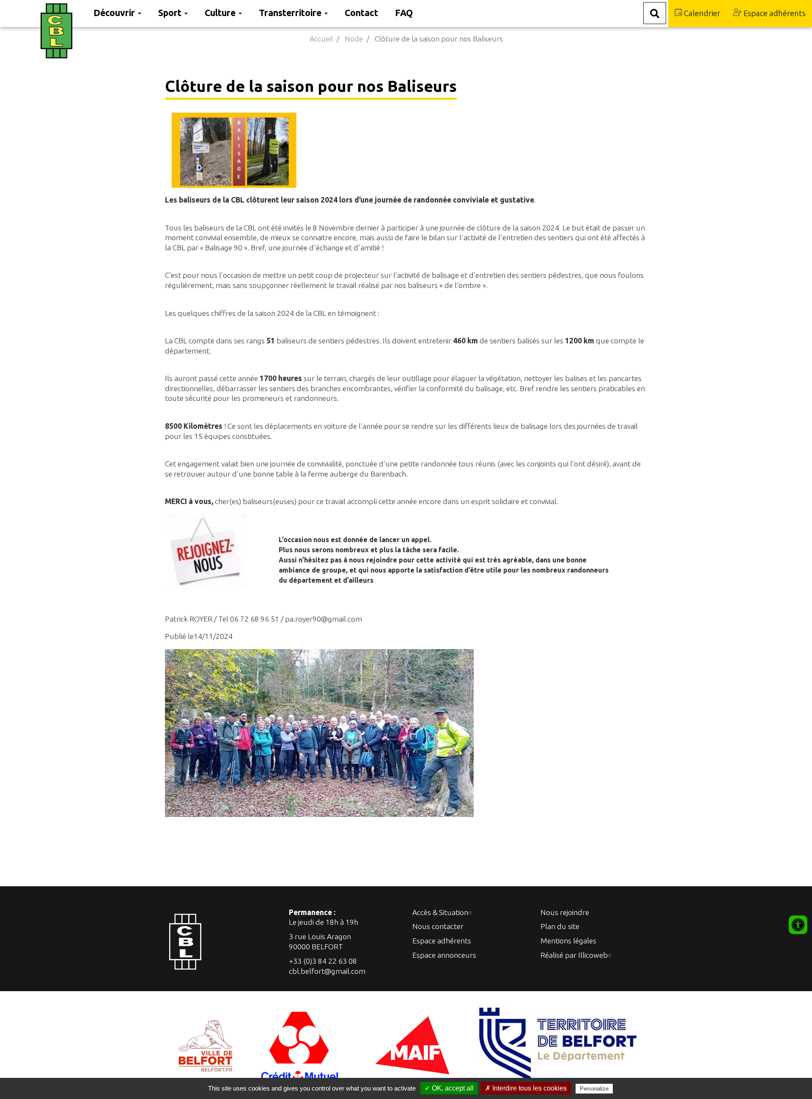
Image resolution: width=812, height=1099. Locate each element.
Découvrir (115, 13)
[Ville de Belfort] (206, 1044)
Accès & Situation (440, 912)
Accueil (321, 39)
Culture (221, 13)
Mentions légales (568, 941)
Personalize (594, 1088)
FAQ (404, 13)
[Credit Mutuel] (300, 1044)
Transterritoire (291, 13)
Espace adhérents (774, 13)
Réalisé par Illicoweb (574, 955)
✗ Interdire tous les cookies (526, 1088)
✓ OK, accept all (449, 1088)
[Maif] (412, 1044)
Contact (361, 13)
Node (354, 39)
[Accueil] (63, 30)
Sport (171, 13)
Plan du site (559, 926)
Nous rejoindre (564, 912)
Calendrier (701, 13)
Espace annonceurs (444, 955)
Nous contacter (438, 926)
